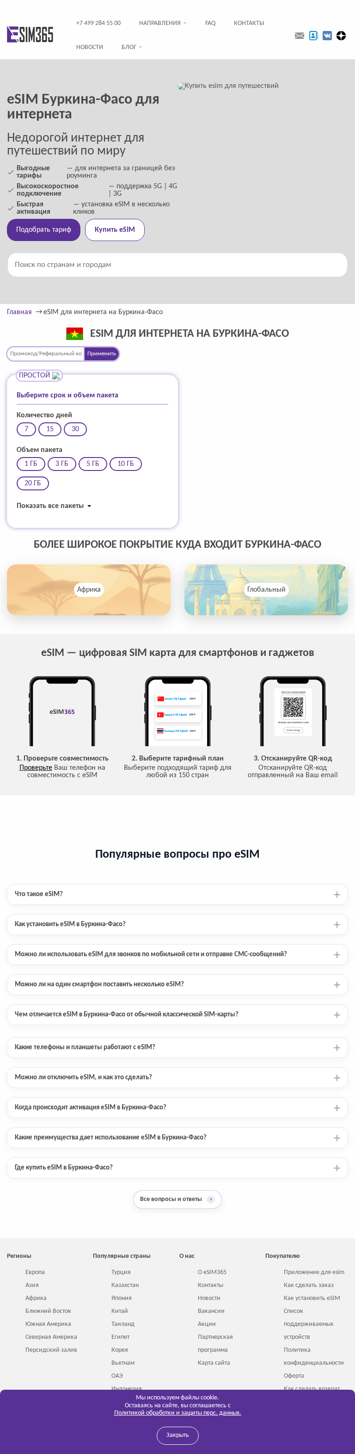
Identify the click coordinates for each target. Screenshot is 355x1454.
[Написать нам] (299, 36)
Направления (160, 23)
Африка (89, 590)
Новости (89, 47)
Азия (32, 1285)
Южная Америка (48, 1324)
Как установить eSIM (312, 1298)
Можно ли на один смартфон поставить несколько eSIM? (99, 984)
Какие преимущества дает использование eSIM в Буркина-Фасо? (111, 1137)
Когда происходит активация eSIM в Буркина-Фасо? (90, 1107)
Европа (35, 1272)
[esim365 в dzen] (341, 36)
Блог (129, 47)
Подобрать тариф (43, 230)
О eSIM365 (212, 1272)
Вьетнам (123, 1363)
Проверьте (35, 768)
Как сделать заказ (309, 1285)
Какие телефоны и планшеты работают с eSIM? (85, 1047)
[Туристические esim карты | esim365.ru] (30, 35)
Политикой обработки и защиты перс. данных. (177, 1413)
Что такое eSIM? (39, 894)
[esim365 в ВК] (327, 36)
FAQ (210, 23)
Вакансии (211, 1311)
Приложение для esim (314, 1272)
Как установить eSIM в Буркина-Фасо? (70, 924)
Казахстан (125, 1285)
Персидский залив (51, 1350)
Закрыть (177, 1435)
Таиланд (123, 1324)
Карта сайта (214, 1363)
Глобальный (266, 590)
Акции (207, 1324)
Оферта (294, 1376)
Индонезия (126, 1389)
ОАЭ (117, 1376)
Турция (121, 1272)
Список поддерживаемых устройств (308, 1324)
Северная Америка (51, 1337)
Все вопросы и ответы (176, 1199)
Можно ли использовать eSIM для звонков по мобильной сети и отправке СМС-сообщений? (151, 954)
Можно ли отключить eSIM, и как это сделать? (83, 1077)
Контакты (249, 23)
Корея (119, 1350)
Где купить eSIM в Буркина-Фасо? (64, 1167)
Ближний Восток (48, 1311)
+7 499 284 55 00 (98, 23)
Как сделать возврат (312, 1389)
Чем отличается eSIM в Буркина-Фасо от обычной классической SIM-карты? (127, 1014)
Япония (121, 1298)
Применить (101, 354)
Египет (120, 1337)
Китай (119, 1311)
